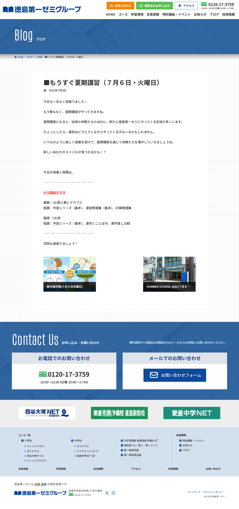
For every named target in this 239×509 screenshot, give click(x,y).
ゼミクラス (33, 451)
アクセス (136, 469)
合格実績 (23, 469)
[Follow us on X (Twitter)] (107, 493)
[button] (174, 375)
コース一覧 (24, 435)
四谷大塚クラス (35, 455)
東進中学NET (84, 455)
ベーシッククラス (36, 460)
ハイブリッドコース (88, 451)
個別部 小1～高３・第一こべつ (141, 445)
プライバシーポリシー (213, 491)
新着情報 (181, 435)
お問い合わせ (213, 469)
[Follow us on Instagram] (113, 493)
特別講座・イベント (193, 440)
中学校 (78, 440)
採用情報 (173, 469)
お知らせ (187, 445)
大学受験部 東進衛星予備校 (139, 440)
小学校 (28, 440)
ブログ (186, 450)
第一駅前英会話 (132, 455)
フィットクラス (35, 446)
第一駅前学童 (131, 450)
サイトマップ (194, 491)
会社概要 (98, 469)
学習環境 (61, 469)
